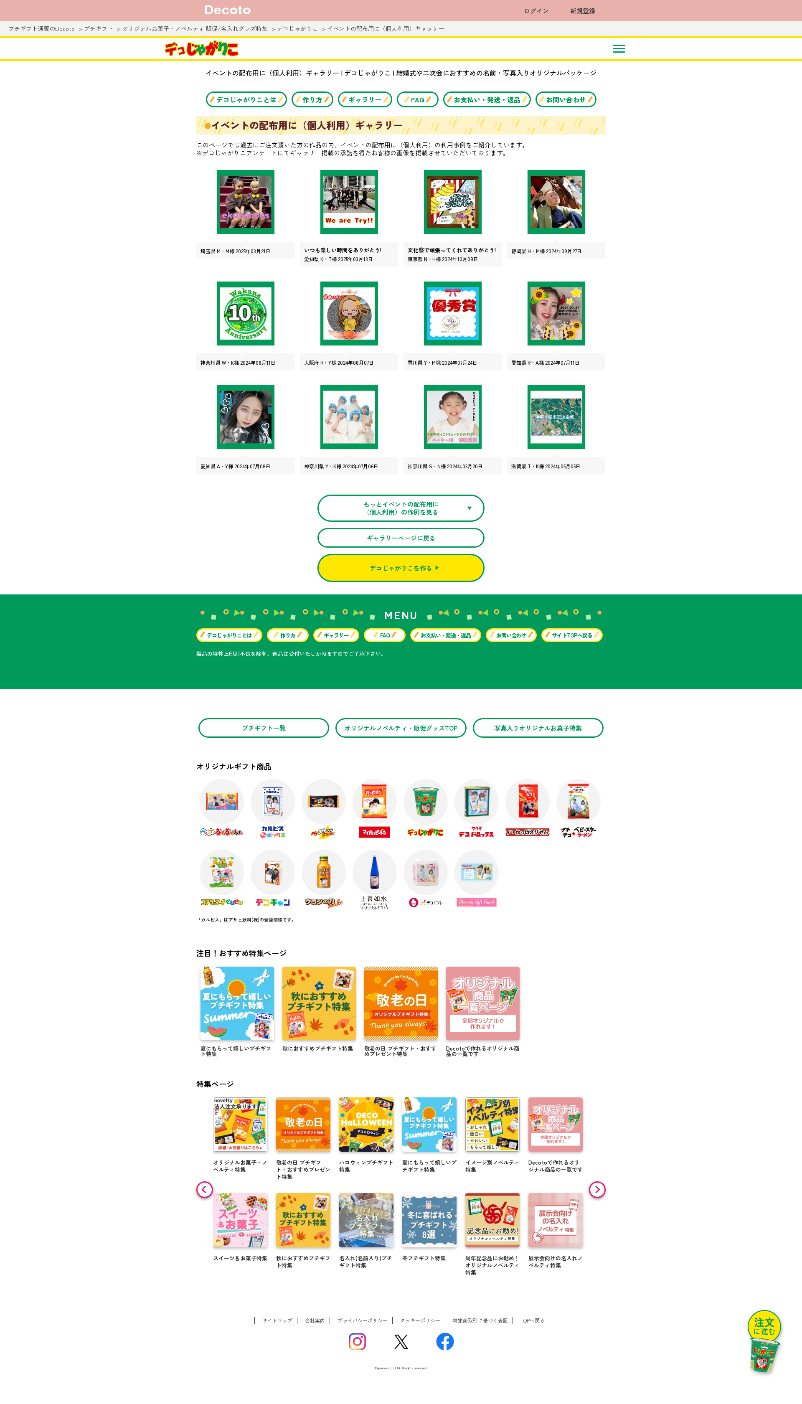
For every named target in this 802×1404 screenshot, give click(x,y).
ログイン (536, 10)
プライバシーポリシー (363, 1320)
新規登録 (582, 10)
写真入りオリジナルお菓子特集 (538, 728)
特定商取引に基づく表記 (480, 1320)
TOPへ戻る (532, 1320)
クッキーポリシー (420, 1320)
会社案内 (315, 1320)
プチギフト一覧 (264, 728)
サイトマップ (277, 1320)
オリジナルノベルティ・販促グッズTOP (401, 728)
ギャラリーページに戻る (401, 537)
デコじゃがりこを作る (401, 568)
